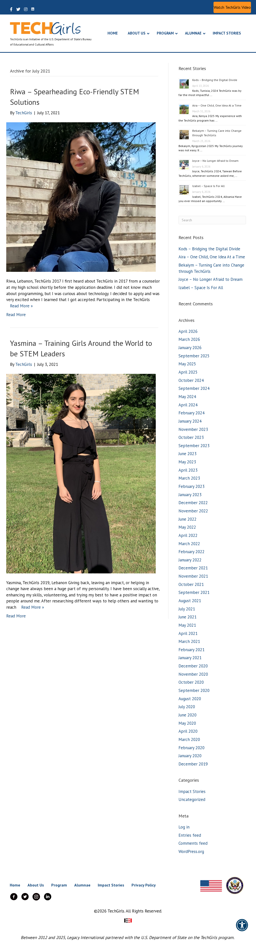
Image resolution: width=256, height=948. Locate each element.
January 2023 (190, 494)
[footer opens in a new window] (128, 920)
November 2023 (193, 429)
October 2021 (191, 584)
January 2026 (190, 347)
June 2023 (187, 453)
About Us (36, 884)
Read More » (21, 306)
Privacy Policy (144, 884)
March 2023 (189, 478)
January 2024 (190, 421)
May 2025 (187, 364)
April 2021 (188, 633)
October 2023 (191, 437)
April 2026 (188, 331)
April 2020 (188, 731)
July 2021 (186, 609)
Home (15, 884)
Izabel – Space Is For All (208, 186)
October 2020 (191, 682)
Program (59, 884)
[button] (232, 7)
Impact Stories (192, 791)
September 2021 (194, 592)
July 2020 (186, 706)
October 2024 (191, 380)
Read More (16, 314)
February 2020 (191, 747)
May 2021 (187, 625)
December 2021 (193, 568)
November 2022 (193, 511)
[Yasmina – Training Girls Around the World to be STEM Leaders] (81, 473)
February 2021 (191, 649)
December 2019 (193, 764)
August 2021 (189, 600)
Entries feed (189, 835)
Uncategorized (191, 799)
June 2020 (187, 715)
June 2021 (187, 617)
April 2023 (188, 470)
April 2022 (188, 535)
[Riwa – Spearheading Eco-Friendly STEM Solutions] (81, 196)
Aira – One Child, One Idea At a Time (217, 105)
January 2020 (190, 755)
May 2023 (187, 462)
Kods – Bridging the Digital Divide (214, 80)
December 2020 (193, 666)
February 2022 (191, 551)
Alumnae (82, 884)
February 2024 (191, 413)
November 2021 (193, 576)
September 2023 (194, 445)
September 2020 (194, 690)
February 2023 (191, 486)
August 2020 (189, 698)
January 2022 (190, 560)
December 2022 (193, 502)
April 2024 (188, 405)
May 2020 (187, 723)
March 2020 (189, 739)
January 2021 (190, 657)
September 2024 (194, 388)
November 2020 (193, 674)
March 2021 (189, 641)
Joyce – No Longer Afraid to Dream (215, 161)
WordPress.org (191, 851)
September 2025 (194, 356)
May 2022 (187, 527)
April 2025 (188, 372)
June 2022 (187, 519)
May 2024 (187, 396)
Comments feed (193, 843)
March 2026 (189, 339)
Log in (184, 827)
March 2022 (189, 543)
